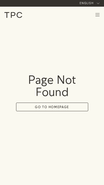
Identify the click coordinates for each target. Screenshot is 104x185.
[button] (87, 3)
